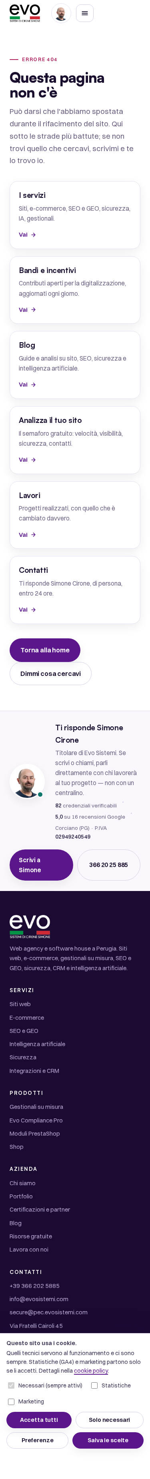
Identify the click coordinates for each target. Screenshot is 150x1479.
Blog (16, 1223)
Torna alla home (45, 650)
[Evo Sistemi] (25, 13)
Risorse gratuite (31, 1236)
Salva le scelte (108, 1440)
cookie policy (91, 1370)
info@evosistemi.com (39, 1299)
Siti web (20, 1004)
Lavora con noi (29, 1249)
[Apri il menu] (85, 13)
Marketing (31, 1401)
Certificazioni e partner (40, 1209)
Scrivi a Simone (30, 865)
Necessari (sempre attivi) (50, 1385)
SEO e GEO (24, 1031)
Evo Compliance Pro (36, 1120)
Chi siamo (23, 1183)
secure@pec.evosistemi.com (49, 1312)
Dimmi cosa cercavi (50, 674)
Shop (17, 1146)
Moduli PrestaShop (35, 1133)
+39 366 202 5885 (35, 1286)
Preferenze (38, 1440)
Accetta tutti (39, 1419)
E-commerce (27, 1017)
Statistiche (116, 1385)
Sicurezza (23, 1057)
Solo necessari (109, 1419)
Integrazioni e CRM (34, 1070)
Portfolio (21, 1196)
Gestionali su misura (36, 1106)
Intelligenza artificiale (37, 1044)
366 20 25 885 (108, 865)
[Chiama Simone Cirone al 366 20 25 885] (61, 13)
